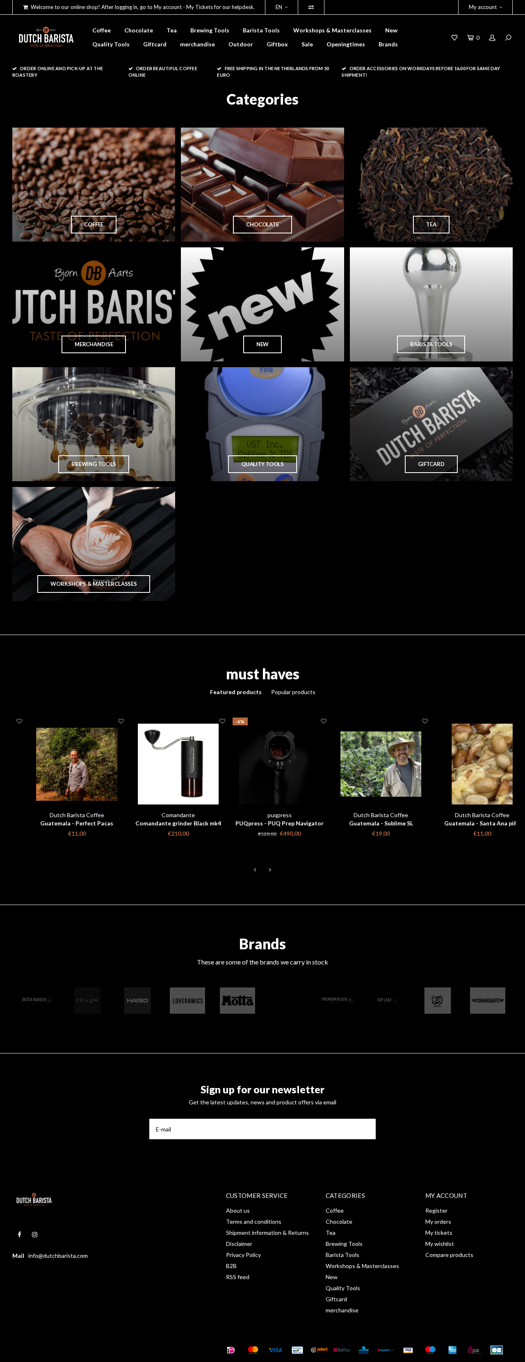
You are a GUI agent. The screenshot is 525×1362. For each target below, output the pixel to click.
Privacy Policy (243, 1254)
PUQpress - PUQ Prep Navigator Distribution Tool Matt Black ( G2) (263, 823)
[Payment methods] (231, 1350)
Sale (307, 44)
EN (279, 7)
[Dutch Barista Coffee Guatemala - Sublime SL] (364, 764)
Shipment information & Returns (267, 1232)
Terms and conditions (253, 1221)
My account (483, 7)
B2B (231, 1265)
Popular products (293, 691)
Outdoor (240, 44)
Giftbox (277, 44)
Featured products (236, 691)
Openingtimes (345, 44)
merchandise (197, 44)
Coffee (101, 30)
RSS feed (237, 1276)
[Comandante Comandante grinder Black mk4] (161, 764)
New (391, 30)
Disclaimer (239, 1243)
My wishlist (439, 1243)
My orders (438, 1221)
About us (238, 1210)
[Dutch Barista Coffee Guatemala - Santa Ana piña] (465, 764)
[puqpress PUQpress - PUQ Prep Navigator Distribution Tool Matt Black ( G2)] (263, 764)
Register (436, 1210)
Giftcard (155, 44)
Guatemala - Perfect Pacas (59, 823)
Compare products (449, 1254)
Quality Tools (111, 44)
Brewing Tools (209, 30)
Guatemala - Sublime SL (364, 823)
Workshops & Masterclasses (332, 30)
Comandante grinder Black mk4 (161, 823)
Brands (388, 44)
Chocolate (138, 30)
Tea (172, 30)
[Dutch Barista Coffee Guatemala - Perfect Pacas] (60, 764)
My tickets (438, 1232)
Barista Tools (261, 30)
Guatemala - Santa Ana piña (465, 823)
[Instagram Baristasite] (34, 1234)
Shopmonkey (129, 1350)
